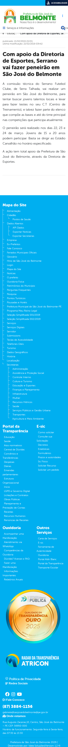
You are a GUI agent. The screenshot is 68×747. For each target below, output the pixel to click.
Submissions (13, 335)
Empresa (12, 240)
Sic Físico (43, 461)
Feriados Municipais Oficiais (22, 252)
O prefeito (12, 277)
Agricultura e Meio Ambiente (28, 418)
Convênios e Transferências (10, 455)
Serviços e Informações (20, 28)
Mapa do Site (14, 269)
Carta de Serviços (47, 538)
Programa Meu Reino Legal (22, 310)
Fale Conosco (14, 248)
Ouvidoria (43, 555)
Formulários (44, 453)
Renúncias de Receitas (16, 520)
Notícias (11, 273)
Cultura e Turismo (22, 381)
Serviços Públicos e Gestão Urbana (31, 410)
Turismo (11, 348)
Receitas (8, 512)
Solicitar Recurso (47, 465)
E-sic (40, 542)
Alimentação (14, 211)
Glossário (12, 256)
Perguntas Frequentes (19, 290)
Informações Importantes (10, 573)
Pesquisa (11, 294)
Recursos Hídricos (22, 402)
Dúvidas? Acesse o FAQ (16, 558)
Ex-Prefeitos (13, 244)
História (11, 356)
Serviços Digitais (15, 327)
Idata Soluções (36, 745)
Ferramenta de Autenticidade (45, 549)
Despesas (9, 462)
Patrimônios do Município (21, 286)
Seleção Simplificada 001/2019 (23, 315)
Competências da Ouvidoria (13, 552)
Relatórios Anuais (13, 579)
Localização (13, 360)
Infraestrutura (20, 394)
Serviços (11, 323)
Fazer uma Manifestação (10, 565)
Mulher (16, 398)
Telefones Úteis (15, 344)
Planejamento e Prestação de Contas (14, 505)
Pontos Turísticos (16, 298)
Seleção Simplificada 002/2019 (23, 319)
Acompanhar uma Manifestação (13, 536)
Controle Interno (22, 377)
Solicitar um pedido (48, 470)
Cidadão (11, 215)
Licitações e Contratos (16, 495)
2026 (53, 742)
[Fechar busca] (63, 28)
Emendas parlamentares (10, 472)
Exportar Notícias (22, 232)
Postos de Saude (22, 219)
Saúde (16, 406)
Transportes (19, 414)
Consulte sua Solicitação (44, 438)
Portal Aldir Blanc (47, 559)
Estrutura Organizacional (11, 480)
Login (10, 265)
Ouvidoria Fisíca (15, 281)
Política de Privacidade (24, 679)
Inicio (7, 487)
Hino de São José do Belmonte (24, 261)
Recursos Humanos (14, 516)
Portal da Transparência (50, 563)
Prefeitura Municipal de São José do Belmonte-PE (34, 306)
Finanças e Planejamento (26, 389)
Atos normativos (13, 445)
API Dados (18, 227)
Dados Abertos (15, 223)
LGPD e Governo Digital (17, 491)
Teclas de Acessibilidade (20, 340)
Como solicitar (46, 432)
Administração (20, 369)
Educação (9, 437)
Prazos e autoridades (49, 457)
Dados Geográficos (17, 352)
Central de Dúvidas (14, 449)
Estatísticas (43, 449)
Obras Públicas (12, 499)
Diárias (7, 466)
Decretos (43, 445)
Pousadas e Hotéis (17, 302)
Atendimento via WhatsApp (12, 544)
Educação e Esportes (24, 385)
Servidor (11, 331)
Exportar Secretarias (23, 236)
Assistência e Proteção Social (28, 373)
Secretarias (12, 364)
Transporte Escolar (48, 567)
